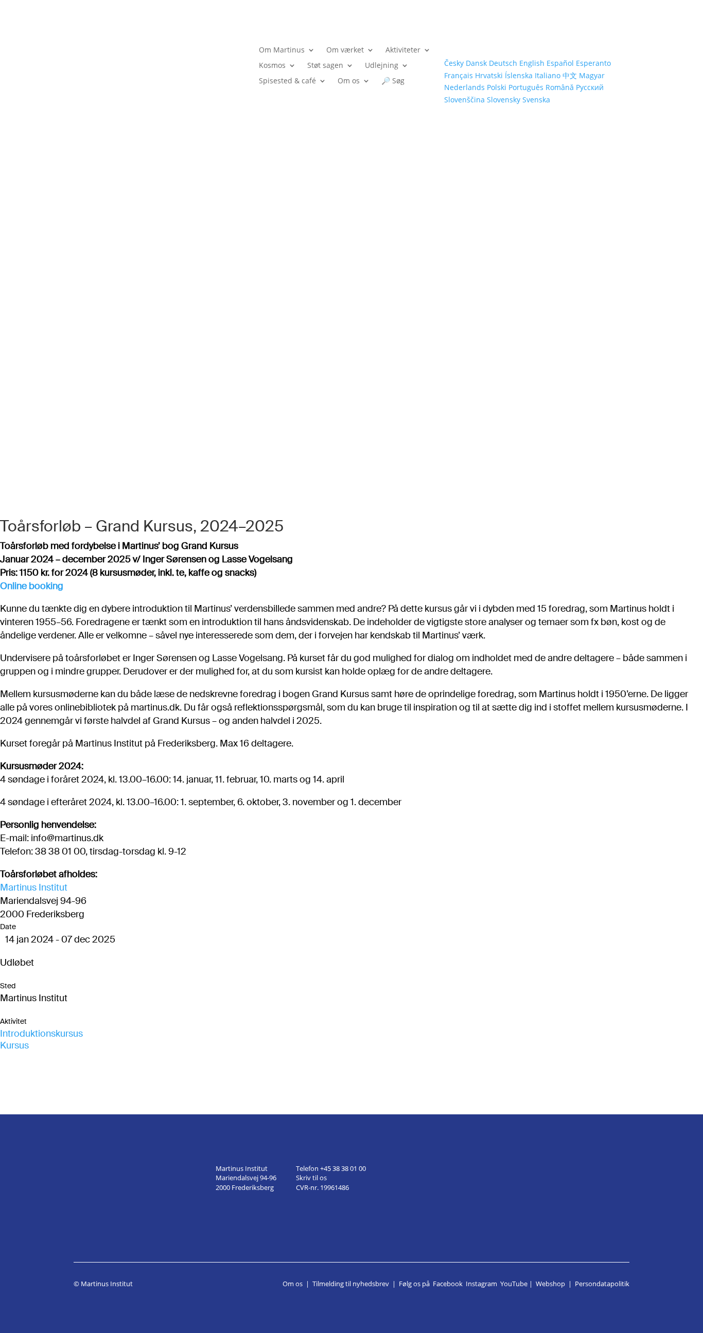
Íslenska (519, 75)
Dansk (476, 63)
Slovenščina (464, 99)
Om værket (345, 50)
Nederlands (464, 87)
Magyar (592, 75)
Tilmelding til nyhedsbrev (350, 1283)
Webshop (550, 1283)
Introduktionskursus (41, 1033)
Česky (454, 63)
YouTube (514, 1283)
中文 (570, 75)
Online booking (31, 586)
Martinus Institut (33, 887)
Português (525, 87)
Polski (496, 87)
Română (560, 87)
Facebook (448, 1283)
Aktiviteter (402, 50)
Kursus (14, 1045)
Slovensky (503, 99)
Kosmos (272, 66)
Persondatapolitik (602, 1283)
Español (560, 63)
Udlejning (381, 66)
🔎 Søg (393, 81)
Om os (349, 81)
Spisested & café (287, 81)
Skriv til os (311, 1177)
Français (458, 75)
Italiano (547, 75)
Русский (590, 87)
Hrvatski (489, 75)
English (531, 63)
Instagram (481, 1283)
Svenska (536, 99)
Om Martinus (282, 50)
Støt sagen (325, 66)
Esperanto (593, 63)
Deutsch (503, 63)
